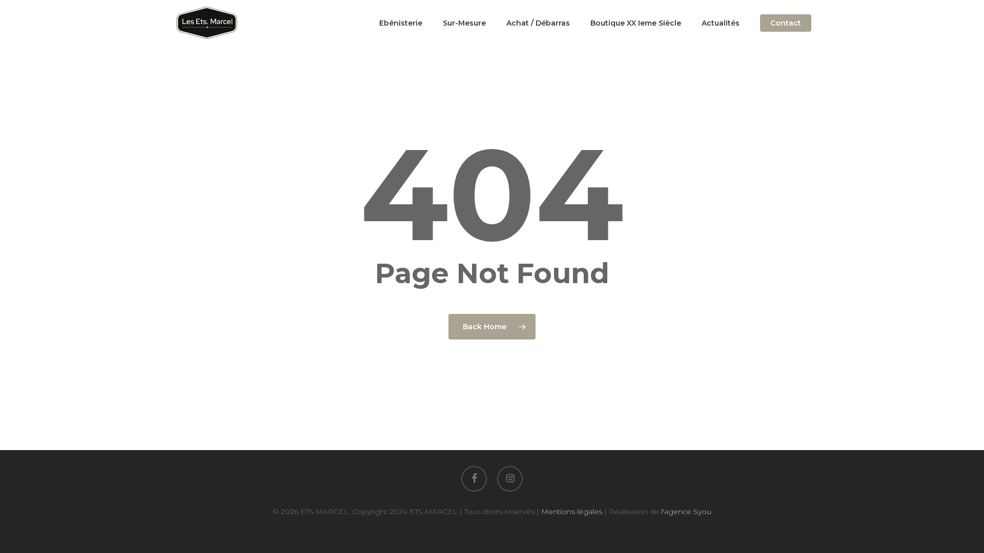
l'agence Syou (686, 511)
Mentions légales (571, 511)
